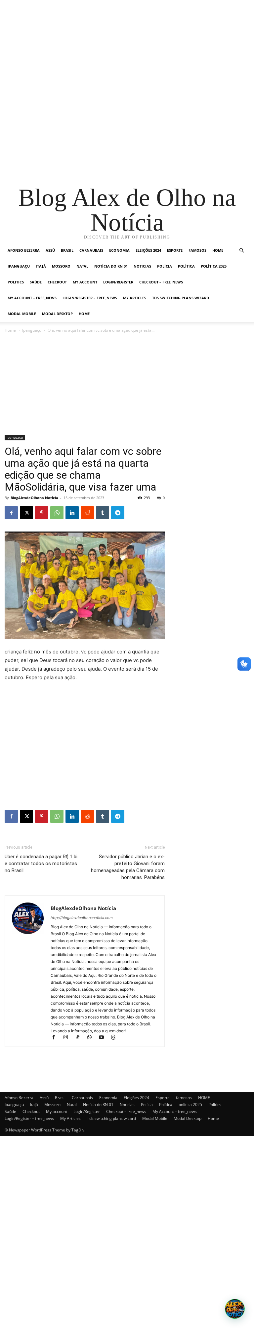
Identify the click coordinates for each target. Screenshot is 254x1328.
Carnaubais (91, 250)
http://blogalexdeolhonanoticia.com (82, 917)
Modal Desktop (57, 313)
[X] (26, 512)
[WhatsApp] (57, 512)
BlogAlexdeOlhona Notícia (34, 497)
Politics (16, 281)
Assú (50, 250)
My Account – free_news (32, 297)
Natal (82, 266)
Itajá (41, 266)
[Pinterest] (41, 512)
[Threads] (115, 1037)
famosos (197, 250)
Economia (119, 250)
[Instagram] (68, 1037)
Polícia (164, 266)
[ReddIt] (87, 512)
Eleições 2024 (148, 250)
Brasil (67, 250)
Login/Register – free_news (90, 297)
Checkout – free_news (161, 281)
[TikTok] (80, 1037)
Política (186, 266)
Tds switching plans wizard (180, 297)
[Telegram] (117, 512)
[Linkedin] (72, 512)
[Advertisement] (127, 46)
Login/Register (118, 281)
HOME (217, 250)
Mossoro (61, 266)
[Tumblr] (102, 512)
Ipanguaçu (19, 266)
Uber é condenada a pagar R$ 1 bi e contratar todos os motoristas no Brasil (41, 863)
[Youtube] (104, 1037)
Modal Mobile (22, 313)
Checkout (57, 281)
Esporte (175, 250)
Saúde (36, 281)
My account (85, 281)
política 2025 (214, 266)
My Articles (134, 297)
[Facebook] (11, 512)
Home (84, 313)
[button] (241, 250)
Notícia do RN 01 (111, 266)
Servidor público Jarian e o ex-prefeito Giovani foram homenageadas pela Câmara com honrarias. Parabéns (128, 867)
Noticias (142, 266)
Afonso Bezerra (24, 250)
